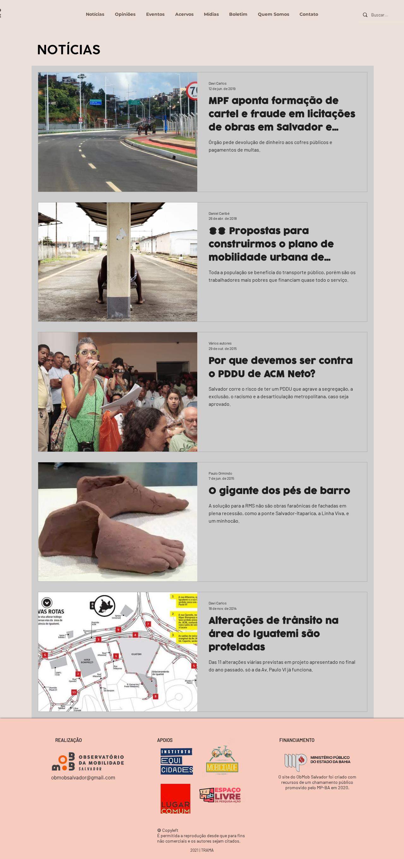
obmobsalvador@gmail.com (83, 777)
